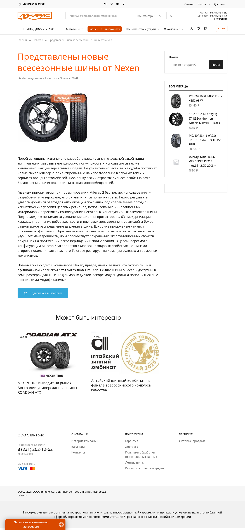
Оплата (189, 4)
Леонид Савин (32, 78)
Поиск (173, 57)
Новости (38, 40)
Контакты (204, 4)
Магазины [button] (73, 29)
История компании (84, 441)
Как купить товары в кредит (144, 468)
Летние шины (134, 462)
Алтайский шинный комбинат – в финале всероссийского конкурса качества (121, 385)
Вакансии (78, 447)
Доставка (219, 4)
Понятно (20, 516)
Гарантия (131, 441)
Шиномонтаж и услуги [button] (141, 29)
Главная (22, 40)
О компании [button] (172, 29)
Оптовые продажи (192, 441)
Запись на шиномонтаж (104, 29)
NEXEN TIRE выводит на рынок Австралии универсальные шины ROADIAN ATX (47, 387)
